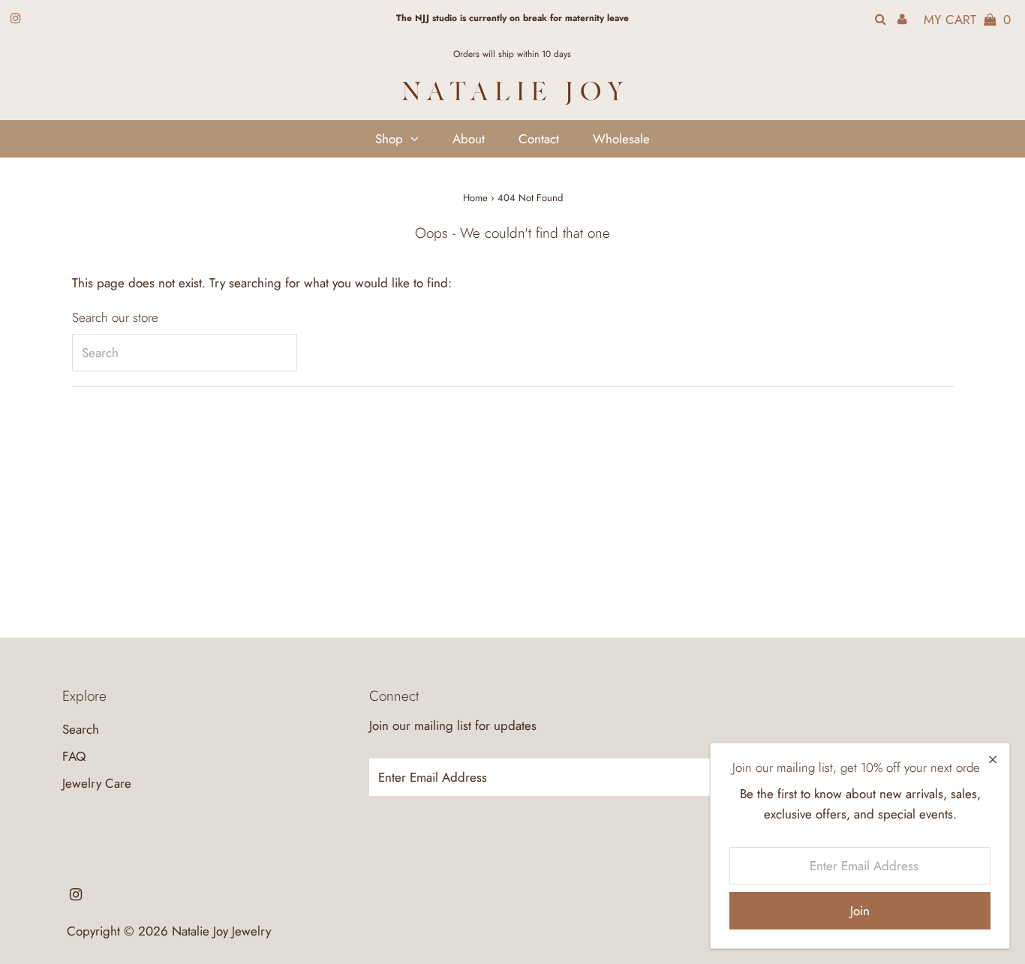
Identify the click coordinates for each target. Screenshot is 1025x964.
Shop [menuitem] (389, 139)
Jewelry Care (96, 783)
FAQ (74, 756)
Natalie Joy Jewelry (221, 931)
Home (475, 198)
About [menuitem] (468, 139)
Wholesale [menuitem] (621, 139)
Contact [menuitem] (539, 139)
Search (80, 729)
